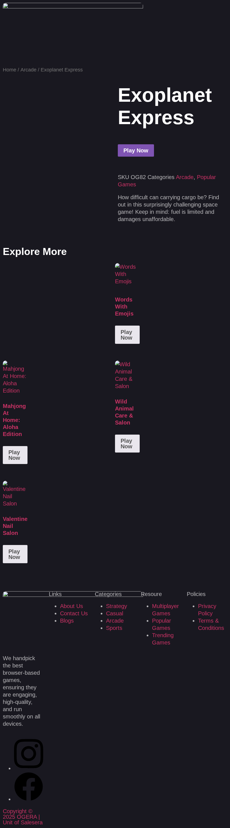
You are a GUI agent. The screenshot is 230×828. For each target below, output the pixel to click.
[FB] (28, 799)
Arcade (28, 70)
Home (9, 70)
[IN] (28, 768)
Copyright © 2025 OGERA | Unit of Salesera (23, 816)
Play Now (135, 150)
